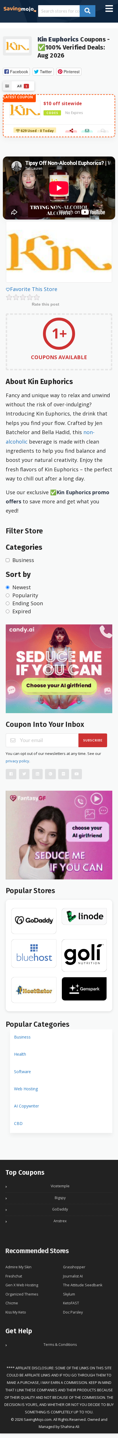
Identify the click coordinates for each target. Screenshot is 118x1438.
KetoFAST (71, 1303)
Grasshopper (74, 1267)
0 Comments (103, 131)
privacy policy (17, 760)
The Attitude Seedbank (82, 1285)
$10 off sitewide (63, 103)
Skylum (69, 1294)
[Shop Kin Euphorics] (17, 45)
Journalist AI (73, 1276)
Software (22, 1071)
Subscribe (93, 740)
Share (71, 131)
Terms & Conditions (60, 1344)
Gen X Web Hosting (21, 1285)
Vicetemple (60, 1186)
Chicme (11, 1303)
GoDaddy (60, 1209)
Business (22, 1037)
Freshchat (13, 1276)
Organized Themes (21, 1294)
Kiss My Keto (15, 1312)
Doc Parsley (73, 1312)
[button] (16, 72)
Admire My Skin (18, 1267)
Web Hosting (26, 1088)
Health (20, 1054)
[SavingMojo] (20, 8)
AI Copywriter (26, 1106)
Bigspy (60, 1197)
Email (87, 131)
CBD (18, 1123)
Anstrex (60, 1221)
